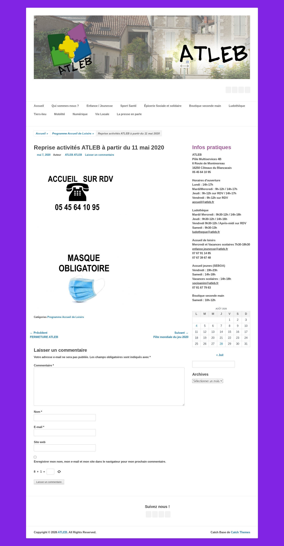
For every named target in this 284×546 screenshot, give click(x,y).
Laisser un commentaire (99, 154)
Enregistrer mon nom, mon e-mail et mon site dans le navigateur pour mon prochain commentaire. (100, 461)
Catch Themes (240, 532)
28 (221, 343)
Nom (38, 411)
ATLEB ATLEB (73, 154)
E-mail (39, 427)
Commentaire (44, 365)
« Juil (219, 355)
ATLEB (62, 532)
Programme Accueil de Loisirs (73, 133)
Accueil (42, 133)
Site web (39, 442)
